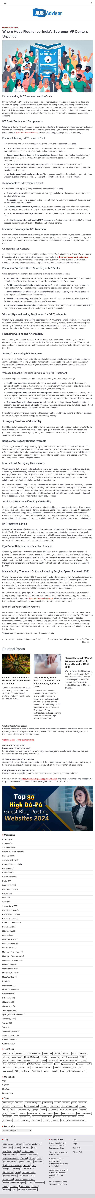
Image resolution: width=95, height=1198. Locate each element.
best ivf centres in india (43, 633)
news (57, 1064)
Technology (6, 1019)
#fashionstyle (8, 1053)
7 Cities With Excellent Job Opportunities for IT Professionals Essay (58, 1145)
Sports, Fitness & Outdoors (12, 1015)
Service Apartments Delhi (42, 1067)
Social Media (7, 1010)
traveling (55, 1071)
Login (4, 1081)
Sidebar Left (7, 1002)
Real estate (6, 994)
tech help (25, 1071)
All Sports (6, 843)
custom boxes (17, 1057)
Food (4, 898)
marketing (21, 1064)
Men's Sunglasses (9, 973)
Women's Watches (9, 1040)
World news (6, 1044)
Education (6, 885)
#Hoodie (19, 1053)
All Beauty (6, 839)
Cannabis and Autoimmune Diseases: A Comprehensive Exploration (16, 680)
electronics (55, 1057)
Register (5, 1085)
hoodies (83, 1060)
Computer (6, 868)
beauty (57, 1053)
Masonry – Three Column (11, 956)
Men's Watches (8, 977)
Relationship (6, 998)
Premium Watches (9, 989)
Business (5, 856)
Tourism (5, 1023)
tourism (46, 1071)
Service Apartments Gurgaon (65, 1067)
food (12, 1060)
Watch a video (8, 740)
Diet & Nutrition (8, 877)
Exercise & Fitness (9, 889)
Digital (4, 881)
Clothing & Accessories (11, 864)
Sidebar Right (7, 1006)
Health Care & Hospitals (68, 1060)
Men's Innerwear (8, 969)
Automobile (6, 847)
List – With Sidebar (9, 939)
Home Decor (7, 927)
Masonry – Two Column (11, 960)
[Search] (91, 3)
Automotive (47, 1053)
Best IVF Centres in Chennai (41, 598)
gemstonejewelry (23, 1060)
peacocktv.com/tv (84, 1064)
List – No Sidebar (8, 944)
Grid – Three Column (10, 914)
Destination (6, 873)
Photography (7, 985)
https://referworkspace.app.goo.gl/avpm (39, 779)
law (4, 1064)
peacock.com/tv (68, 1064)
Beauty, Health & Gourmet (12, 852)
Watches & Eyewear (9, 1031)
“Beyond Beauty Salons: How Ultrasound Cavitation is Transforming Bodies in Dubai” (47, 682)
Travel (4, 1027)
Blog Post (6, 1089)
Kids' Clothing (7, 931)
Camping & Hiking (9, 860)
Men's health (47, 1064)
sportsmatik (7, 1071)
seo (15, 1067)
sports (81, 1067)
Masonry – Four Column (11, 952)
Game (4, 902)
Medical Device (34, 1064)
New (4, 981)
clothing (6, 1057)
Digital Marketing (31, 1057)
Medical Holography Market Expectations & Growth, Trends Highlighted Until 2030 (78, 662)
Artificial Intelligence (32, 1053)
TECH (17, 1071)
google (35, 1060)
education (44, 1057)
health (43, 1060)
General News (7, 906)
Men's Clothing (8, 964)
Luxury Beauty (7, 948)
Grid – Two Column (9, 918)
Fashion (5, 893)
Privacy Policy (7, 1093)
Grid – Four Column (9, 910)
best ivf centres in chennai (21, 633)
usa (62, 1071)
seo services (25, 1067)
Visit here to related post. (76, 1071)
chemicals (82, 1053)
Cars (74, 1053)
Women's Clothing (9, 1035)
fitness (5, 1060)
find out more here (26, 740)
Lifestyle (5, 935)
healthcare (53, 1060)
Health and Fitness (10, 27)
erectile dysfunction (69, 1057)
